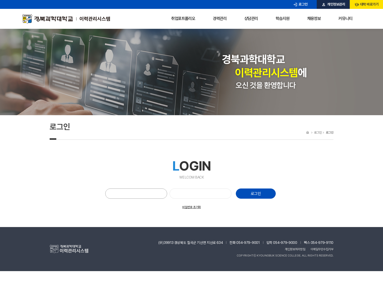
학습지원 (282, 18)
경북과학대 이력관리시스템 (66, 18)
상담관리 (251, 18)
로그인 (300, 4)
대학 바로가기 (366, 4)
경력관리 (220, 18)
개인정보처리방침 (295, 249)
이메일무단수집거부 (322, 249)
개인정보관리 (333, 4)
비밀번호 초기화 (191, 207)
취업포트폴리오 (183, 18)
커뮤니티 (345, 18)
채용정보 (314, 18)
